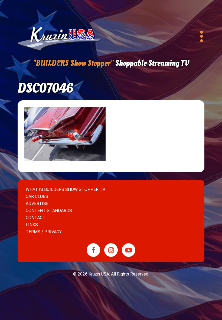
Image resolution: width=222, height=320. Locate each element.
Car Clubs (37, 196)
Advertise (37, 203)
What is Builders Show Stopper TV (65, 189)
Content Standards (49, 210)
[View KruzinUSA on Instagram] (111, 250)
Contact (35, 217)
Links (32, 224)
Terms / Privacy (44, 231)
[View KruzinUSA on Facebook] (93, 250)
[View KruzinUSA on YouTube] (128, 250)
